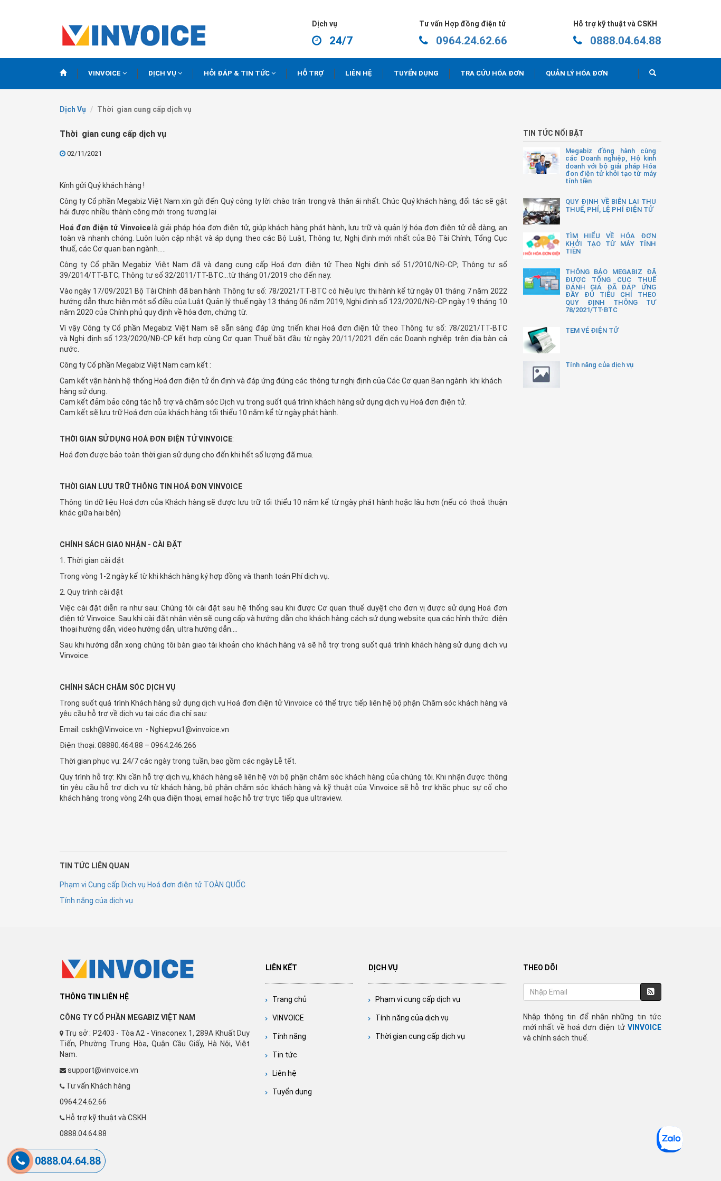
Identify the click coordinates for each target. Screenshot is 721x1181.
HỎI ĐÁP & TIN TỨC (237, 73)
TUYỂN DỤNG (416, 73)
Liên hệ (282, 1073)
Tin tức (282, 1055)
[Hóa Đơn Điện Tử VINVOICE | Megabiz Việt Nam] (134, 34)
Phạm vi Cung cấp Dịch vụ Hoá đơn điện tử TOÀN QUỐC (152, 884)
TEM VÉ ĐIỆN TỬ (592, 330)
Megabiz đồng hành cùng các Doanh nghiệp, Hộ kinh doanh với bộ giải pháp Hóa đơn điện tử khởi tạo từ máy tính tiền (611, 166)
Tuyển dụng (290, 1092)
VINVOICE (105, 73)
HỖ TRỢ (310, 73)
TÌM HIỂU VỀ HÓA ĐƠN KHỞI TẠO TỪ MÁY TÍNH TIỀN (611, 243)
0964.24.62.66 (471, 40)
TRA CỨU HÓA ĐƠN (492, 73)
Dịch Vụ (73, 109)
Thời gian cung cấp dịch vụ (418, 1036)
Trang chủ (287, 999)
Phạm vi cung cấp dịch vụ (415, 999)
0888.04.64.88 (625, 40)
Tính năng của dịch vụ (96, 900)
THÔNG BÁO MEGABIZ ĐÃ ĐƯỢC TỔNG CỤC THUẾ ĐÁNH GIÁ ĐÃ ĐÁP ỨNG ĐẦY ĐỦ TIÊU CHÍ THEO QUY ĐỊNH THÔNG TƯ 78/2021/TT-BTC (611, 290)
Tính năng (287, 1036)
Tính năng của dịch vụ (410, 1018)
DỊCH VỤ (163, 73)
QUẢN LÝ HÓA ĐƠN (577, 73)
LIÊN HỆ (358, 73)
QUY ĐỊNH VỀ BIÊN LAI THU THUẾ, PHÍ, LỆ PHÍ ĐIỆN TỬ (611, 205)
